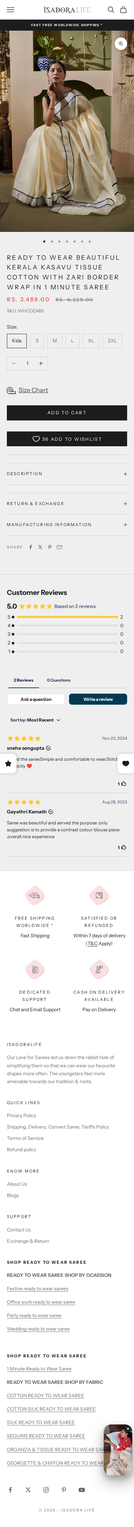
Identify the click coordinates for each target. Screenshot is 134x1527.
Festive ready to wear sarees (37, 1288)
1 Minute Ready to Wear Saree (39, 1369)
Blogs (13, 1195)
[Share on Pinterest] (50, 547)
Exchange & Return (28, 1241)
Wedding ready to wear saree (38, 1329)
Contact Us (19, 1230)
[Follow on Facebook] (10, 1489)
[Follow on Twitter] (28, 1489)
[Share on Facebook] (30, 547)
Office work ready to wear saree (41, 1302)
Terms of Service (25, 1138)
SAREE (67, 1422)
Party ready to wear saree (34, 1315)
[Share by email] (59, 547)
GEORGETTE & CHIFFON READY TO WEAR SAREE (64, 1463)
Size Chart (33, 390)
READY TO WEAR (38, 1422)
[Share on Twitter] (40, 547)
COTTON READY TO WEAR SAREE (45, 1395)
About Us (17, 1184)
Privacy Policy (21, 1115)
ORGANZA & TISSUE (31, 1449)
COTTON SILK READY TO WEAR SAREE (51, 1409)
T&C (93, 943)
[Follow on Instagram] (46, 1489)
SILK (13, 1422)
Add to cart (67, 412)
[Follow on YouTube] (81, 1489)
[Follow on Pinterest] (63, 1489)
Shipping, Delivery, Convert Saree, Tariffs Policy (58, 1127)
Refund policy (21, 1149)
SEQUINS (18, 1436)
